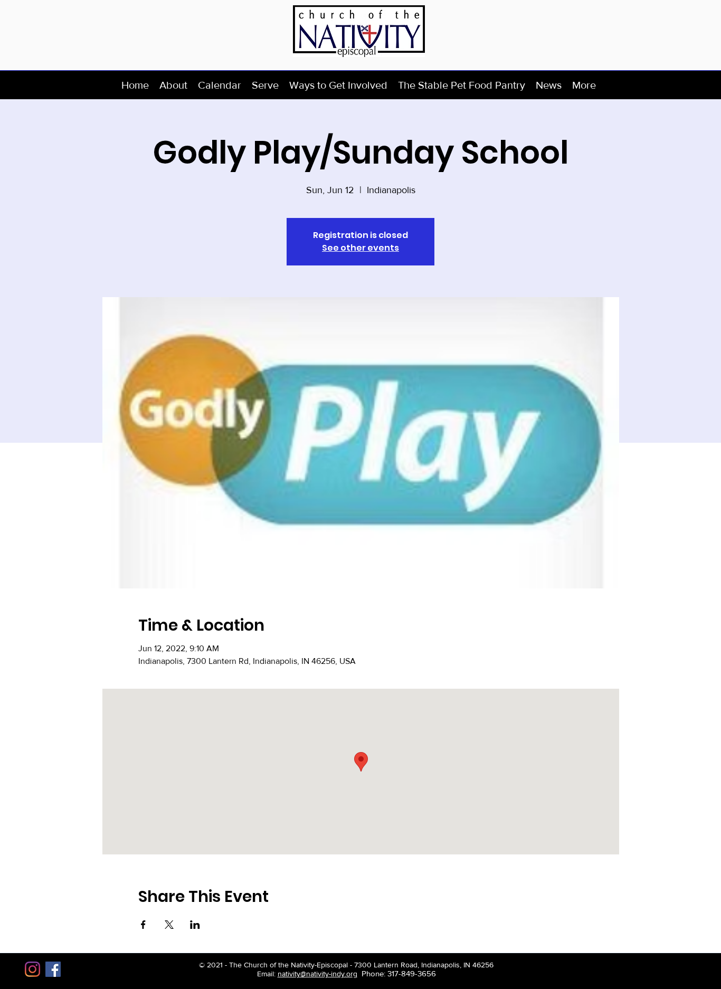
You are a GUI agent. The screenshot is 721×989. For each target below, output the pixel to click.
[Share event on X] (169, 924)
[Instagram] (32, 969)
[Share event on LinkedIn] (195, 924)
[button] (173, 85)
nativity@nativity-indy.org (317, 973)
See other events (360, 248)
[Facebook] (53, 969)
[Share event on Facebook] (143, 924)
